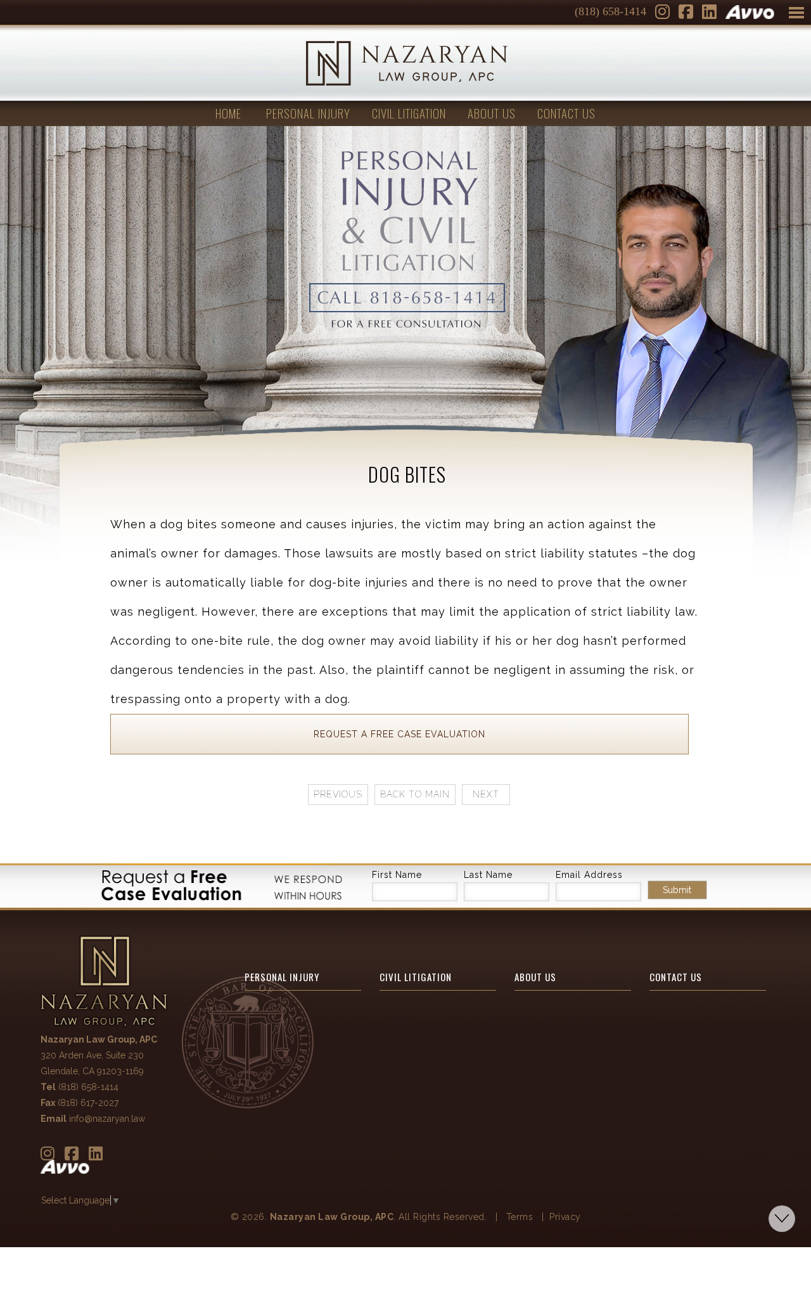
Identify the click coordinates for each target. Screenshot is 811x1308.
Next (486, 794)
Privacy (565, 1217)
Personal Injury (308, 113)
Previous (338, 794)
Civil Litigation (409, 113)
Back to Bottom (782, 1218)
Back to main (415, 794)
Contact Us (566, 113)
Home (228, 113)
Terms (519, 1217)
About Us (492, 113)
